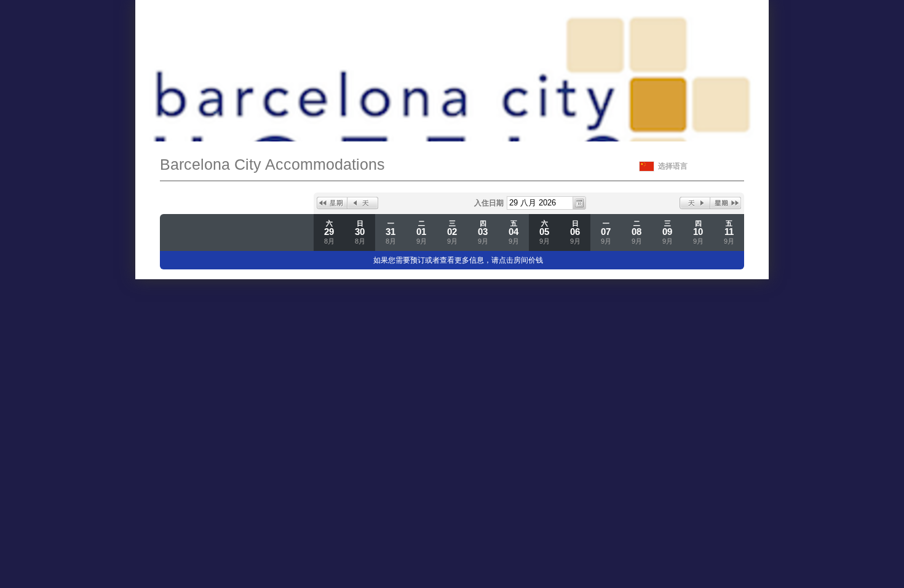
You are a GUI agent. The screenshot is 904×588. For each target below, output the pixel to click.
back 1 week (332, 203)
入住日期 (489, 203)
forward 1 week (725, 203)
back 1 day (362, 203)
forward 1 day (695, 203)
